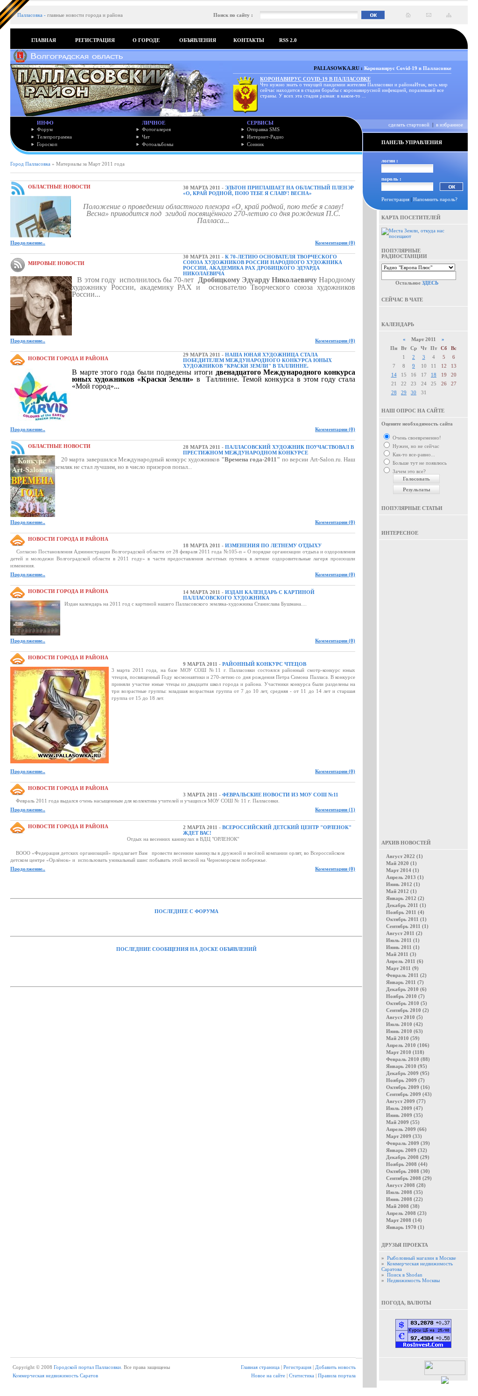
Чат (146, 137)
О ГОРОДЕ (146, 40)
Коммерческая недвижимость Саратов (55, 1375)
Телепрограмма (54, 137)
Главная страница (260, 1367)
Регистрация (395, 199)
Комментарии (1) (335, 809)
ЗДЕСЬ (430, 283)
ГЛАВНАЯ (43, 40)
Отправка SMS (263, 129)
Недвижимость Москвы (413, 1280)
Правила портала (337, 1375)
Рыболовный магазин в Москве (421, 1258)
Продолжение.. (27, 242)
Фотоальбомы (157, 144)
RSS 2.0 (288, 40)
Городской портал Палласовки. (88, 1367)
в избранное (449, 124)
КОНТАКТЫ (248, 40)
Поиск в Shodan (404, 1274)
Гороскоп (47, 144)
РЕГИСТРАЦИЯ (95, 40)
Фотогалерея (156, 129)
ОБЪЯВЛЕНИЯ (197, 40)
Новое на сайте (268, 1375)
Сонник (255, 144)
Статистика (301, 1375)
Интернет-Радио (265, 137)
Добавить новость (335, 1367)
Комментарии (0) (335, 242)
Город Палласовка (30, 164)
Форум (45, 129)
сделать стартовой (408, 124)
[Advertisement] (423, 683)
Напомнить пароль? (435, 199)
